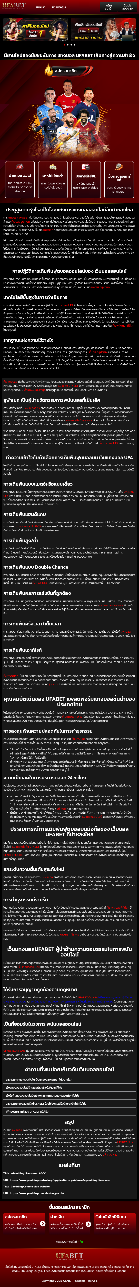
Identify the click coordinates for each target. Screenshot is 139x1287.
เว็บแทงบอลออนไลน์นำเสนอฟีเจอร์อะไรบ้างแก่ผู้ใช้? (34, 1088)
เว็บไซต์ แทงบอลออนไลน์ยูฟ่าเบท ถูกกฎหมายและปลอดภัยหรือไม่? (42, 1096)
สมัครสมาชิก (66, 71)
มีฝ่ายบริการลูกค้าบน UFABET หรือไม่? (27, 1112)
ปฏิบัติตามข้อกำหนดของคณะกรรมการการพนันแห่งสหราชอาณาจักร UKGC (72, 1001)
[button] (64, 45)
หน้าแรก (40, 7)
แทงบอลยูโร (59, 7)
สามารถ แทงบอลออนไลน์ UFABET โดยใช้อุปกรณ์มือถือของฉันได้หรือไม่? (46, 1104)
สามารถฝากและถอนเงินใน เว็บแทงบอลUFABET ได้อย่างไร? (39, 1080)
